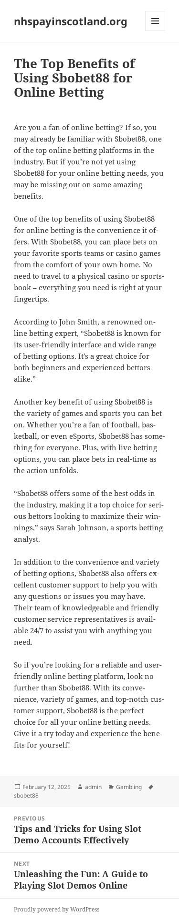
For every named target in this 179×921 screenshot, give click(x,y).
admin (93, 787)
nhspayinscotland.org (70, 21)
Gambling (129, 787)
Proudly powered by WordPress (56, 909)
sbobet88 (26, 795)
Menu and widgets (155, 30)
